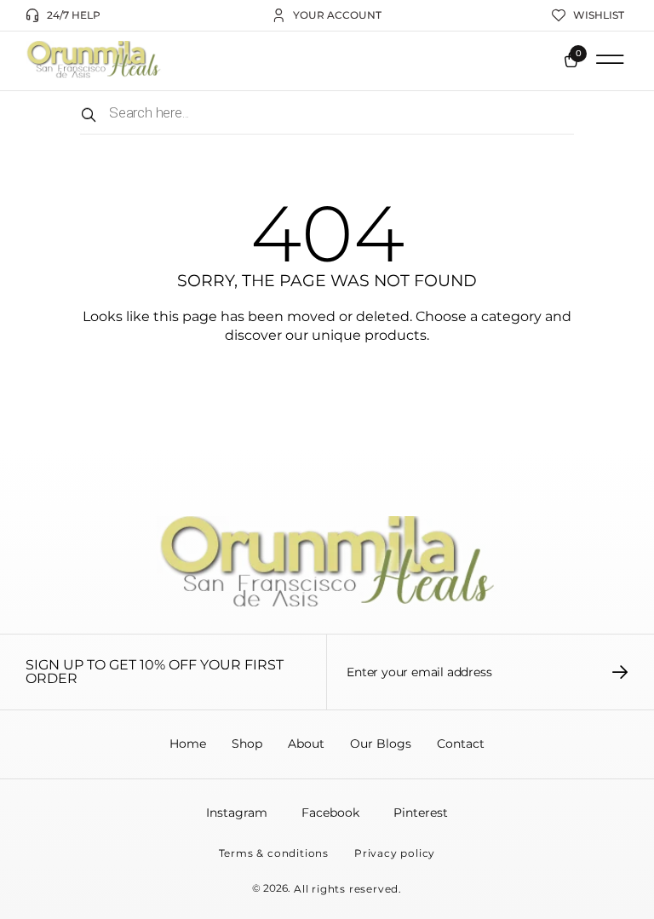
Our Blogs (380, 743)
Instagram (236, 812)
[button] (609, 60)
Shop (247, 743)
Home (187, 743)
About (306, 743)
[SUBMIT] (620, 672)
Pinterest (420, 812)
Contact (461, 743)
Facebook (330, 812)
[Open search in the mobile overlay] (327, 113)
